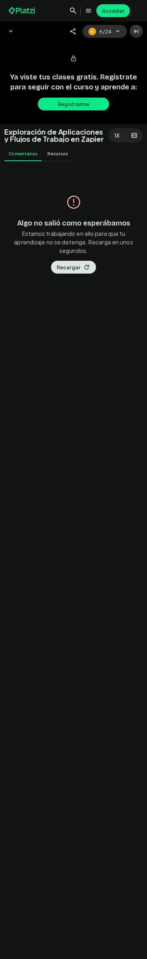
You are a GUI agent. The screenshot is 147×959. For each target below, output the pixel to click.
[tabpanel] (73, 562)
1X (117, 135)
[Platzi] (22, 10)
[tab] (23, 154)
